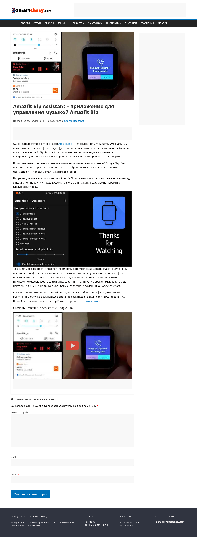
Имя (14, 456)
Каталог (162, 23)
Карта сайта (126, 516)
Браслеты (78, 23)
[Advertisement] (130, 10)
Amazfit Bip (65, 143)
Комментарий (20, 412)
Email (15, 474)
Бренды (62, 23)
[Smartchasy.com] (14, 23)
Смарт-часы (95, 23)
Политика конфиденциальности (96, 523)
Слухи (37, 23)
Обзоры (49, 23)
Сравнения (147, 23)
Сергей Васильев (74, 121)
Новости (24, 23)
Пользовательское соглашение (129, 524)
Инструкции (113, 23)
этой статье (92, 301)
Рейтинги (131, 23)
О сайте (89, 516)
